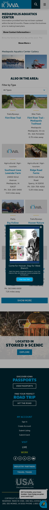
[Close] (40, 227)
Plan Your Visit (24, 279)
